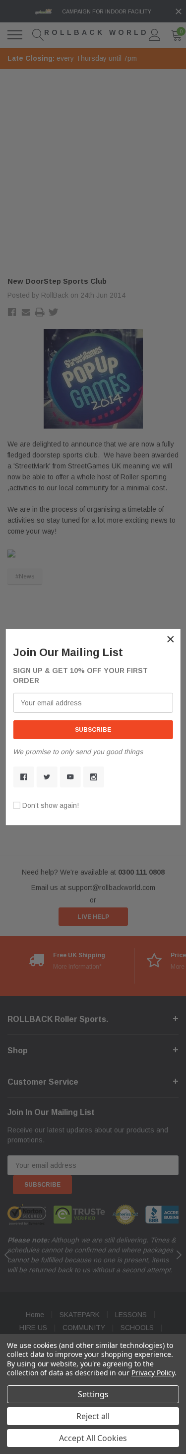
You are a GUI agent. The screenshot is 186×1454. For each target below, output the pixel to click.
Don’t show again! (50, 805)
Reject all (93, 1416)
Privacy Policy (153, 1372)
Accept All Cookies (93, 1438)
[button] (170, 638)
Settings (93, 1394)
